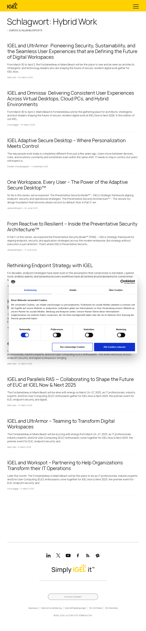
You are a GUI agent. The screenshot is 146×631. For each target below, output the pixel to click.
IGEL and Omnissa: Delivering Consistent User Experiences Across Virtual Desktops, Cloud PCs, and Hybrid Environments (70, 98)
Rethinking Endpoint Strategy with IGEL (50, 265)
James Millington (14, 208)
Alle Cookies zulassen (114, 347)
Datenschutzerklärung (51, 608)
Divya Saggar (13, 125)
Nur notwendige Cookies (72, 347)
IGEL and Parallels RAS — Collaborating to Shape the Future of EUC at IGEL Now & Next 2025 (70, 382)
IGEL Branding (111, 608)
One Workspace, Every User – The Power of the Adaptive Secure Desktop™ (67, 185)
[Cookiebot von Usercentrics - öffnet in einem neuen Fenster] (122, 282)
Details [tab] (73, 290)
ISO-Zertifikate (95, 608)
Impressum (33, 608)
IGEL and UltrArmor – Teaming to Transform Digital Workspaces (61, 424)
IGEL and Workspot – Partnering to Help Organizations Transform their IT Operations (65, 465)
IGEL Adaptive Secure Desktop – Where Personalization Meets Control (66, 143)
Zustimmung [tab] (30, 290)
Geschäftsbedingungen (75, 608)
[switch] (57, 335)
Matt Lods (11, 77)
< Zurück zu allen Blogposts (24, 30)
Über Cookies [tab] (116, 290)
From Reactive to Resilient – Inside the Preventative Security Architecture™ (72, 227)
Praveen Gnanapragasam (18, 166)
